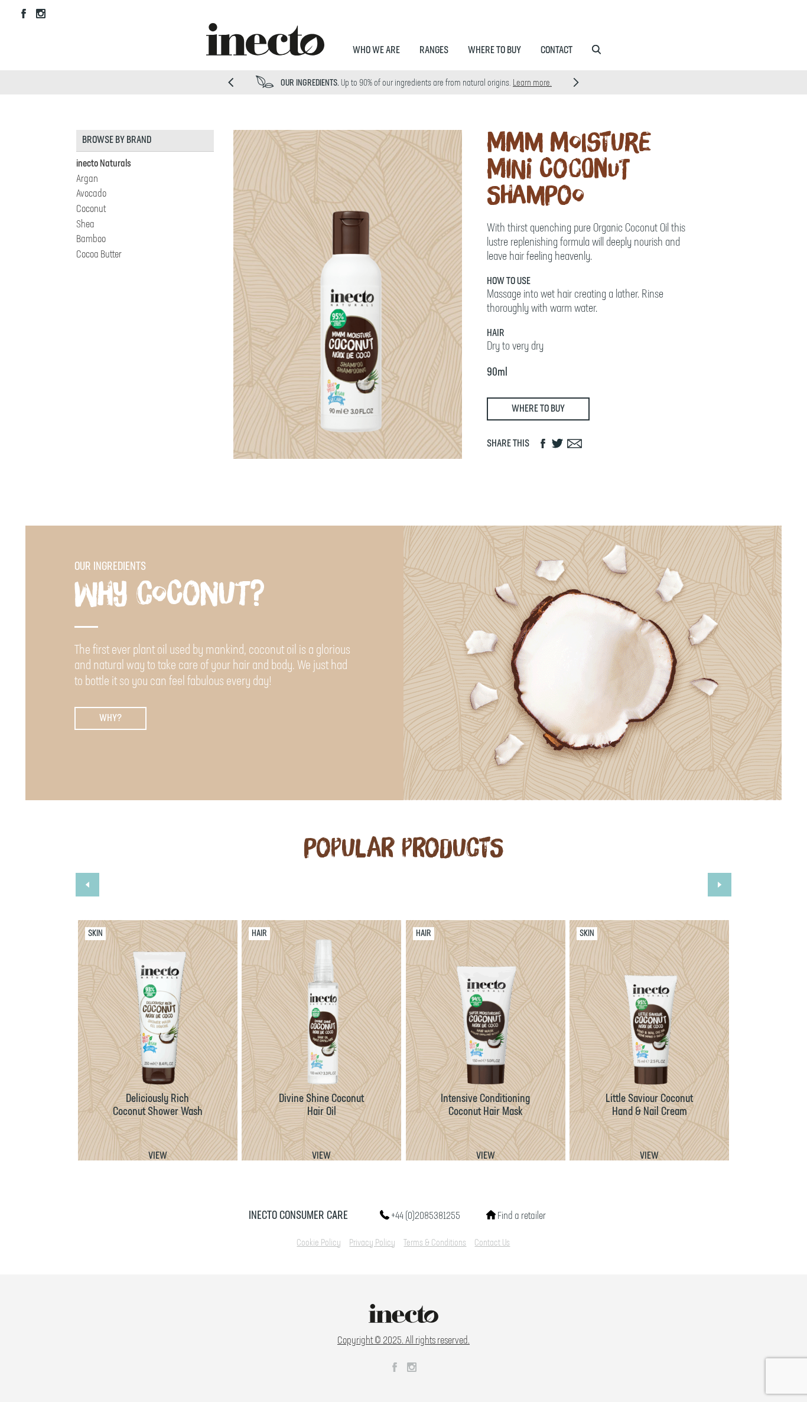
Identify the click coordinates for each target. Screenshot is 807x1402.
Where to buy (538, 408)
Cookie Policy (319, 1243)
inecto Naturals (103, 163)
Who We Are (376, 50)
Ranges (433, 50)
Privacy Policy (372, 1243)
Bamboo (91, 239)
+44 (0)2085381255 (424, 1216)
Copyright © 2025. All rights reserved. (403, 1340)
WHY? (110, 718)
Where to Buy (494, 50)
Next (576, 82)
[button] (87, 884)
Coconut (91, 209)
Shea (85, 224)
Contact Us (492, 1243)
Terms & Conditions (434, 1243)
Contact (556, 50)
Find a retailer (521, 1216)
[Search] (596, 50)
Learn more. (532, 83)
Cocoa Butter (99, 254)
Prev (230, 82)
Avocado (91, 193)
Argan (87, 179)
